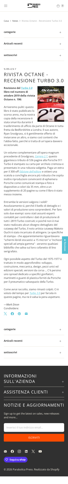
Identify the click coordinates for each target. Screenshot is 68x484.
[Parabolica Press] (34, 6)
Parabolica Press (23, 469)
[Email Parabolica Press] (7, 451)
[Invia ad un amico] (26, 313)
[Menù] (6, 5)
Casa (6, 20)
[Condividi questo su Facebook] (12, 313)
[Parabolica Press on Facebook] (14, 451)
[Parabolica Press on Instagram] (21, 451)
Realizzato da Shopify (46, 469)
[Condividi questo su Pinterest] (19, 313)
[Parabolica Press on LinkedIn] (28, 451)
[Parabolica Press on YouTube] (42, 451)
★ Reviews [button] (65, 245)
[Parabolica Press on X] (35, 451)
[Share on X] (6, 313)
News (15, 20)
